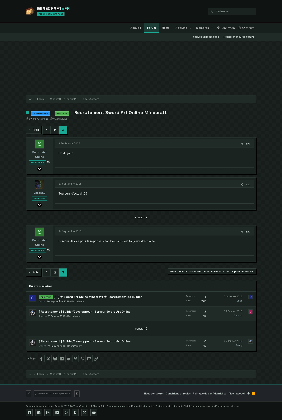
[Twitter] (84, 412)
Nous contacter (154, 393)
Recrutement (78, 301)
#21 (248, 143)
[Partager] (241, 144)
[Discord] (38, 412)
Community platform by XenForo (57, 406)
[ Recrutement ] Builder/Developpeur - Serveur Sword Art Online (84, 312)
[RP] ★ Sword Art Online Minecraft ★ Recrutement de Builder (98, 297)
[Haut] (248, 394)
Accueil (240, 393)
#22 (248, 184)
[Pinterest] (66, 412)
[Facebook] (29, 412)
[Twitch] (75, 412)
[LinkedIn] (57, 412)
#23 (248, 231)
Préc (36, 130)
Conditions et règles (178, 393)
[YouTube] (93, 412)
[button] (190, 28)
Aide (231, 393)
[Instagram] (47, 412)
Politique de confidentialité (209, 393)
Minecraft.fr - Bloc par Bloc (53, 393)
